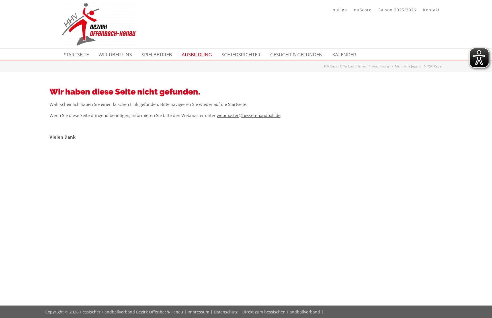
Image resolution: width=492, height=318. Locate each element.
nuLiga (340, 10)
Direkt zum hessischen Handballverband (281, 312)
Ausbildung (380, 66)
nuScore (363, 10)
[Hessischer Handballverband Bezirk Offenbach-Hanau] (99, 44)
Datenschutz (226, 312)
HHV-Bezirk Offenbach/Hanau (344, 66)
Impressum (198, 312)
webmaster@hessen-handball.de (248, 115)
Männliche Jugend (408, 66)
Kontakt (431, 10)
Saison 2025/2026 (397, 10)
